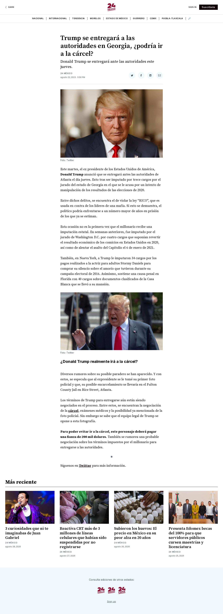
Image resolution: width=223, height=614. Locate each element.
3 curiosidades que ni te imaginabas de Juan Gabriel (26, 533)
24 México (66, 73)
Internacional (58, 18)
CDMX (153, 18)
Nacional (38, 18)
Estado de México (117, 18)
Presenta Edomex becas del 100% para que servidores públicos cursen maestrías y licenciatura (190, 537)
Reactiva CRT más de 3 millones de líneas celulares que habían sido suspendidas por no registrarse (83, 537)
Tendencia (78, 18)
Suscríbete (208, 7)
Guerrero (139, 18)
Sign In (193, 7)
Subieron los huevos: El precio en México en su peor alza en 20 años (135, 533)
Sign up (111, 601)
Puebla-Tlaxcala (172, 18)
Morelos (95, 18)
